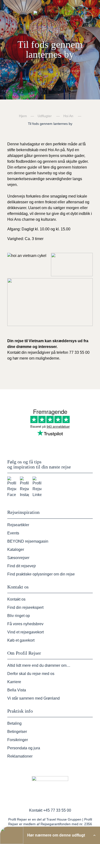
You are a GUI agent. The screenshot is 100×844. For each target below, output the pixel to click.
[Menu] (87, 16)
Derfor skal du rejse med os (30, 674)
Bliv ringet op (18, 616)
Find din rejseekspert (25, 607)
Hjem (23, 116)
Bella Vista (16, 690)
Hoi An (68, 116)
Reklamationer (20, 756)
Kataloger (15, 549)
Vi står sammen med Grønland (33, 698)
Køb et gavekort (20, 640)
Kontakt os (16, 599)
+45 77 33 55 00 (57, 810)
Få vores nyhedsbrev (25, 624)
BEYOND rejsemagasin (27, 541)
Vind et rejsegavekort (25, 632)
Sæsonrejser (18, 558)
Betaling (14, 723)
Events (13, 533)
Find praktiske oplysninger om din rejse (41, 574)
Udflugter (45, 116)
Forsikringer (17, 740)
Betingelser (17, 732)
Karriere (14, 682)
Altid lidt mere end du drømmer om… (38, 665)
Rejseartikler (18, 525)
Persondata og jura (23, 748)
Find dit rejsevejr (21, 566)
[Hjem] (50, 17)
